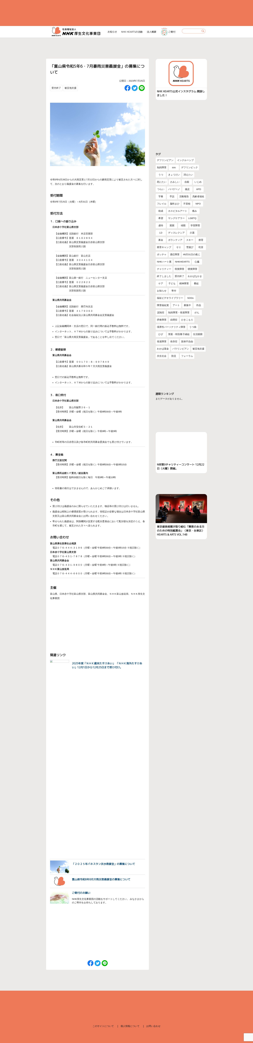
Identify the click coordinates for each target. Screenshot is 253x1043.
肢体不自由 (187, 341)
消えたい (188, 174)
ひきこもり (187, 319)
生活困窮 (198, 334)
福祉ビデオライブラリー (170, 298)
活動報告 (184, 196)
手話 (172, 196)
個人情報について (130, 1026)
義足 (187, 189)
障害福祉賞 (163, 305)
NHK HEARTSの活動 (132, 31)
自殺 (186, 182)
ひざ (160, 334)
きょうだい (174, 174)
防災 (173, 356)
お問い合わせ (153, 1026)
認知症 (160, 312)
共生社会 (161, 356)
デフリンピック (189, 167)
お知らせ (112, 31)
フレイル (161, 203)
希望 (160, 218)
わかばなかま (195, 276)
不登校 (186, 203)
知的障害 (161, 167)
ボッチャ (161, 254)
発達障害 (161, 341)
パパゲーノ (174, 189)
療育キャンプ (164, 247)
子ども (172, 283)
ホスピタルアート (177, 211)
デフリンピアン (165, 160)
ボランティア (175, 240)
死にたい (161, 182)
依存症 (173, 341)
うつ (160, 174)
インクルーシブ (185, 160)
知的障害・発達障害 (178, 312)
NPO (198, 203)
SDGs (190, 298)
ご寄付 (171, 31)
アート (176, 305)
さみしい (174, 182)
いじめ (198, 182)
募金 (160, 240)
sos (174, 167)
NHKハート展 (164, 261)
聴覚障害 (192, 269)
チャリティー (164, 269)
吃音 (201, 247)
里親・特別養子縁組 (178, 334)
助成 (160, 211)
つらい (160, 189)
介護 (192, 232)
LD (160, 232)
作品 (198, 305)
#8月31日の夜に (191, 254)
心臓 (197, 261)
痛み (194, 211)
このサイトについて (103, 1026)
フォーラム (187, 356)
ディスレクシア (176, 232)
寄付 (173, 290)
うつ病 (192, 327)
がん (196, 312)
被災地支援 (70, 88)
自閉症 (173, 319)
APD (198, 189)
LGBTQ (192, 218)
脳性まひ (174, 203)
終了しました (164, 276)
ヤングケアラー (176, 218)
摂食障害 (161, 319)
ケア (160, 283)
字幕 (160, 196)
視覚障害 (179, 269)
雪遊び (189, 247)
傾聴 (183, 225)
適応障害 (174, 254)
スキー (189, 240)
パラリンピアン (180, 348)
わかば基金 (163, 348)
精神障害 (184, 283)
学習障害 (195, 225)
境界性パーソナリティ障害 (171, 327)
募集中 (187, 305)
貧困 (172, 225)
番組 (196, 283)
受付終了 (56, 88)
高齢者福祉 (198, 196)
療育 (201, 240)
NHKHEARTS (182, 261)
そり (178, 247)
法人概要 (151, 31)
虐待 (160, 225)
